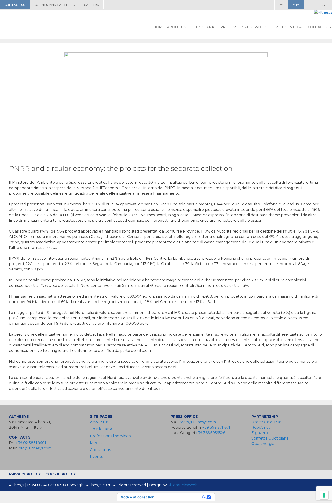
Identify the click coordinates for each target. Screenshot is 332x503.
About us (176, 27)
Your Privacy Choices (180, 497)
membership (318, 5)
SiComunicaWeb (183, 485)
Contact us (15, 5)
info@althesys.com (35, 448)
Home (159, 27)
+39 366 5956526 (210, 433)
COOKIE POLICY (60, 474)
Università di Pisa (266, 422)
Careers (91, 5)
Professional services (243, 27)
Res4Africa (261, 427)
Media (296, 27)
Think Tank (203, 27)
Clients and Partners (55, 5)
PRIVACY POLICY (25, 474)
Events (280, 27)
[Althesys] (323, 12)
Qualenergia (262, 444)
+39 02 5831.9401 (31, 443)
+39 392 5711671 (216, 427)
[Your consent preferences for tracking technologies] (324, 495)
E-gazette (260, 433)
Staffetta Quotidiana (269, 438)
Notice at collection (137, 497)
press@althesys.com (197, 422)
